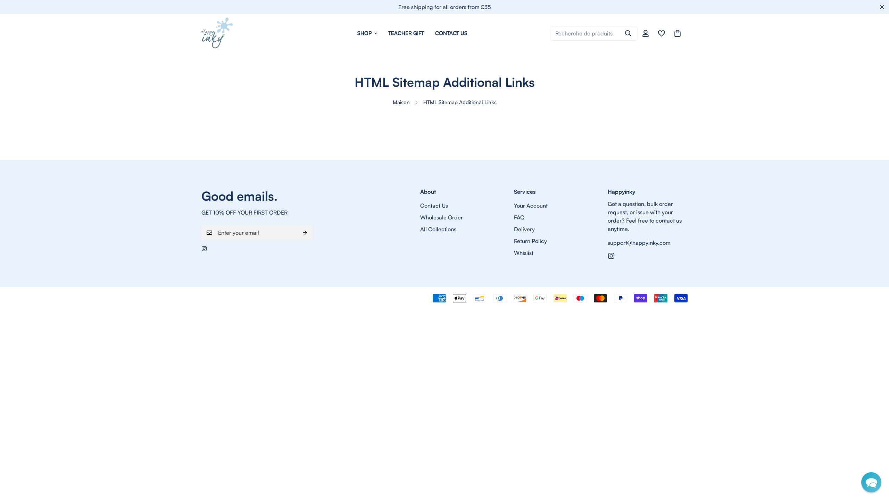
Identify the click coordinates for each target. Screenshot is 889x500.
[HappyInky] (217, 33)
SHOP (364, 33)
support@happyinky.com (639, 242)
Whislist (523, 252)
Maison (401, 102)
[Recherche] (628, 33)
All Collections (438, 229)
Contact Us (451, 33)
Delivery (524, 229)
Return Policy (530, 241)
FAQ (519, 217)
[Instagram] (204, 248)
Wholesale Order (441, 217)
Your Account (531, 205)
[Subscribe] (305, 232)
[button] (871, 482)
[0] (678, 33)
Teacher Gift (406, 33)
